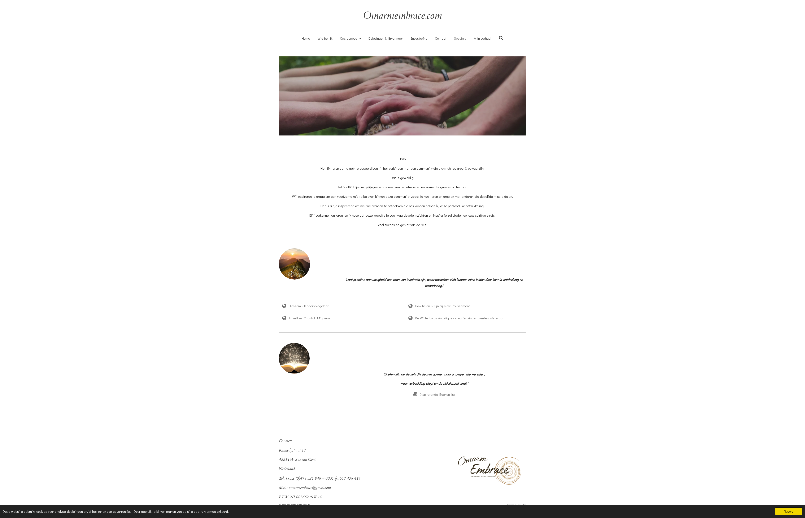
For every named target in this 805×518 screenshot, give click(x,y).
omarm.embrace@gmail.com (310, 487)
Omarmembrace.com (402, 15)
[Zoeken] (501, 37)
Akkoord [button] (788, 511)
